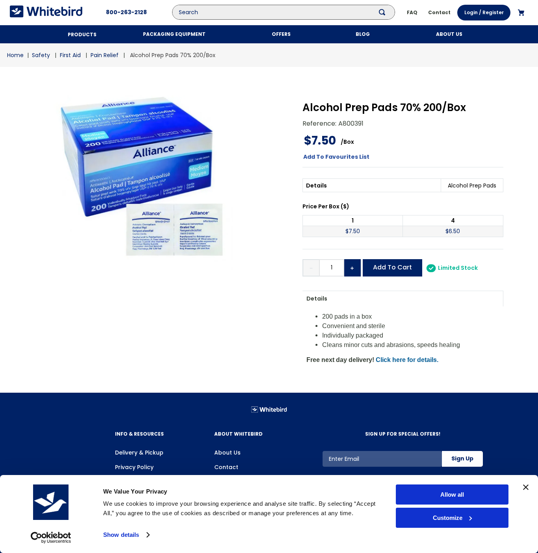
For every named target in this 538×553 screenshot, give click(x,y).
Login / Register (484, 12)
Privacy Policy (134, 467)
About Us (227, 453)
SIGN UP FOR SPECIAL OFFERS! (402, 434)
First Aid (70, 55)
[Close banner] (526, 487)
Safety (41, 55)
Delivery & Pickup (139, 453)
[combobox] (289, 12)
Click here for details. (407, 359)
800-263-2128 (126, 12)
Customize (447, 517)
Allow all (452, 494)
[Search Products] (383, 12)
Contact (226, 467)
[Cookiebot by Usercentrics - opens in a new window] (51, 538)
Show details (121, 534)
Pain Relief (105, 55)
